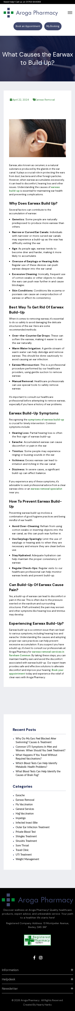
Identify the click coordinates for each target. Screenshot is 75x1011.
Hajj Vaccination (25, 813)
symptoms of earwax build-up (46, 419)
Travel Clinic (22, 850)
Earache (20, 795)
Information (10, 970)
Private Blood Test (26, 832)
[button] (27, 26)
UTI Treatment (24, 855)
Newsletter (10, 989)
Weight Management (27, 859)
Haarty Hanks (44, 1004)
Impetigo (21, 818)
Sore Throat (22, 845)
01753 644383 (33, 1)
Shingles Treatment (26, 836)
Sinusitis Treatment (26, 841)
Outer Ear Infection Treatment (33, 827)
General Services (25, 809)
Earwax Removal (45, 99)
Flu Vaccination (24, 804)
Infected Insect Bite (27, 823)
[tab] (37, 970)
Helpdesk (8, 979)
